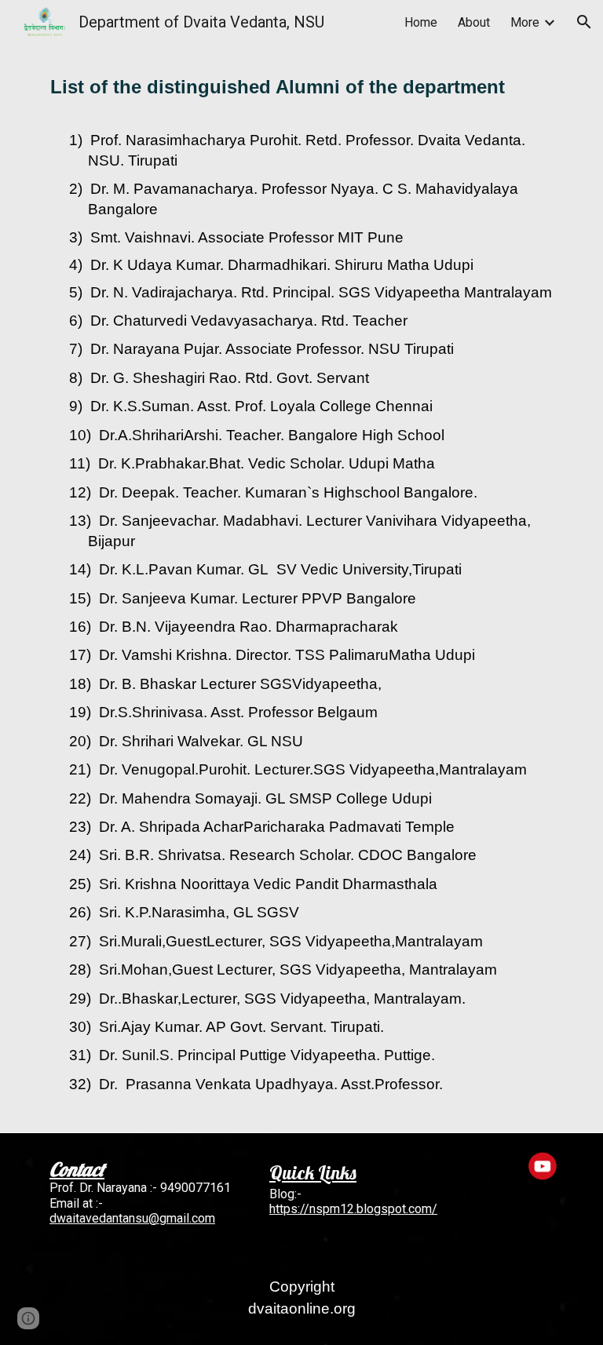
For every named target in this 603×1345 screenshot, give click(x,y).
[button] (584, 22)
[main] (301, 91)
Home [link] (420, 22)
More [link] (524, 22)
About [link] (474, 22)
